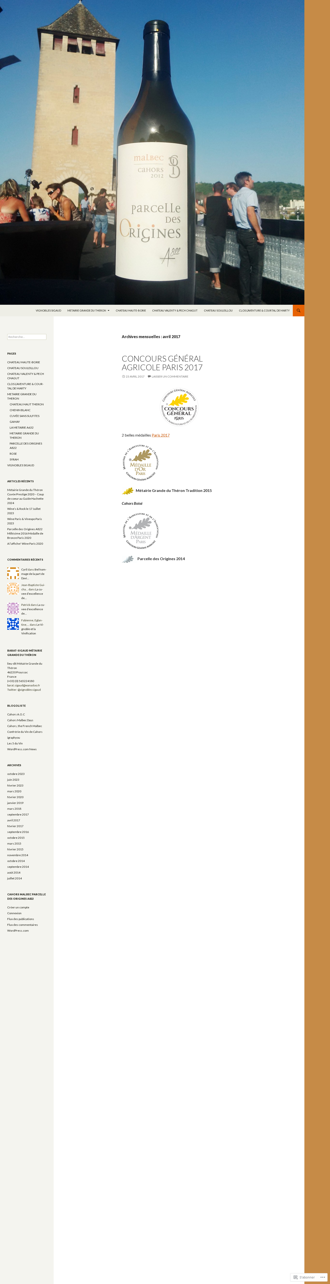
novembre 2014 (17, 855)
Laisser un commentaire (170, 376)
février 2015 (15, 849)
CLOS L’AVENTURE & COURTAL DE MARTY (264, 310)
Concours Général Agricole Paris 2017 (162, 363)
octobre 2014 (16, 861)
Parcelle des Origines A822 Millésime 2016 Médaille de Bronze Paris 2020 (25, 533)
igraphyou (13, 737)
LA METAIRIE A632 (22, 427)
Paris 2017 (161, 435)
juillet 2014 (14, 878)
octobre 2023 (16, 774)
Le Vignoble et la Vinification (32, 629)
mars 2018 (14, 808)
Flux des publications (20, 919)
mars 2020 (14, 791)
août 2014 (13, 872)
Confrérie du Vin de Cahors (25, 732)
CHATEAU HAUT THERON (27, 404)
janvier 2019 (15, 803)
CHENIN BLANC (20, 410)
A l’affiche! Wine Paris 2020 (25, 543)
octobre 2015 (16, 837)
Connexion (14, 913)
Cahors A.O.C (16, 714)
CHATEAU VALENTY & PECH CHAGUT (175, 310)
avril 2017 (13, 820)
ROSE (13, 453)
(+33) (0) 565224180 (20, 681)
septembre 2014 (18, 866)
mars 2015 (14, 843)
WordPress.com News (22, 749)
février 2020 (15, 797)
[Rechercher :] (26, 337)
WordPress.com (18, 930)
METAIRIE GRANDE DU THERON (86, 310)
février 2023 (15, 785)
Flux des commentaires (22, 925)
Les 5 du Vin (15, 743)
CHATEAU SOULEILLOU (218, 310)
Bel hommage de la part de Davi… (33, 574)
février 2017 (15, 826)
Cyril (24, 569)
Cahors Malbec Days (20, 720)
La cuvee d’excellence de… (32, 593)
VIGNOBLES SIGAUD (48, 310)
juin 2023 (13, 779)
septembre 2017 (18, 814)
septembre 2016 (18, 832)
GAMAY (15, 421)
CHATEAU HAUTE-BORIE (131, 310)
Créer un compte (18, 907)
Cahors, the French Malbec (24, 726)
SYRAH (14, 459)
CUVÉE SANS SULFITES (24, 416)
